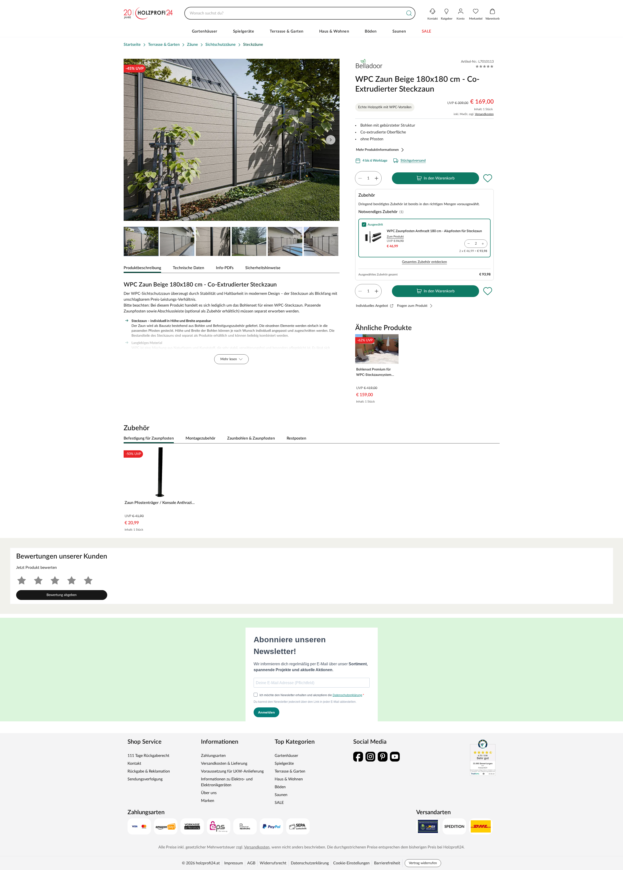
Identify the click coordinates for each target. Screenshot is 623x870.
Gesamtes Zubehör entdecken (424, 262)
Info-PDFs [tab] (225, 268)
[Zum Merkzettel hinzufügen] (488, 178)
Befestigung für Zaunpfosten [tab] (149, 438)
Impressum (233, 863)
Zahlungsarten (213, 756)
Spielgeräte (243, 31)
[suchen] (409, 13)
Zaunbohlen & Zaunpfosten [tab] (251, 438)
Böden (371, 31)
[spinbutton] (368, 178)
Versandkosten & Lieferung (224, 763)
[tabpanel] (232, 321)
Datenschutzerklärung (310, 863)
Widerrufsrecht (273, 863)
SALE (426, 31)
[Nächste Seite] (332, 241)
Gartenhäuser (204, 31)
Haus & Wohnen (334, 31)
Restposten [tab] (296, 438)
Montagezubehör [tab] (200, 438)
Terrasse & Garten (287, 31)
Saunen (399, 31)
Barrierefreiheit (387, 863)
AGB (251, 863)
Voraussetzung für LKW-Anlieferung (232, 771)
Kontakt (134, 763)
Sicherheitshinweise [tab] (263, 268)
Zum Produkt (395, 236)
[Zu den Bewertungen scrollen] (484, 66)
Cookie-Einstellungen (351, 863)
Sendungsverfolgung (145, 779)
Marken (207, 801)
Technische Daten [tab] (188, 268)
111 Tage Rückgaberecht (148, 756)
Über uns (209, 793)
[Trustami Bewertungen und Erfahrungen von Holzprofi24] (482, 757)
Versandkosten (484, 114)
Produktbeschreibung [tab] (142, 268)
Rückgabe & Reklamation (149, 771)
